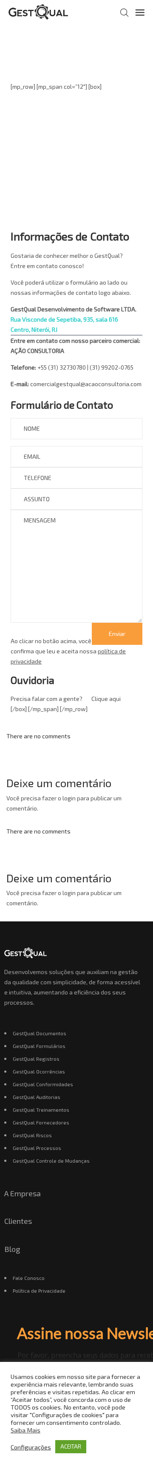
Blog (12, 1249)
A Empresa (22, 1193)
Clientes (18, 1221)
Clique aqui (106, 698)
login (69, 798)
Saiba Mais (25, 1430)
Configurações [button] (31, 1447)
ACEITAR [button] (70, 1446)
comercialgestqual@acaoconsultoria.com (86, 383)
